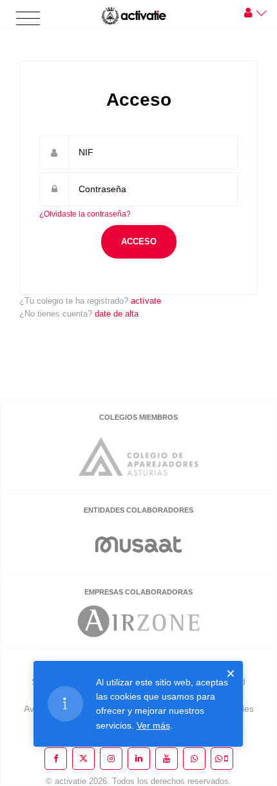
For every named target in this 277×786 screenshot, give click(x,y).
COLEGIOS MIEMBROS (138, 417)
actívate (146, 301)
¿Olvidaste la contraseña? (85, 214)
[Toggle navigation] (28, 19)
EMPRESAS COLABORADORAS (138, 592)
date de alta (116, 314)
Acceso (139, 241)
